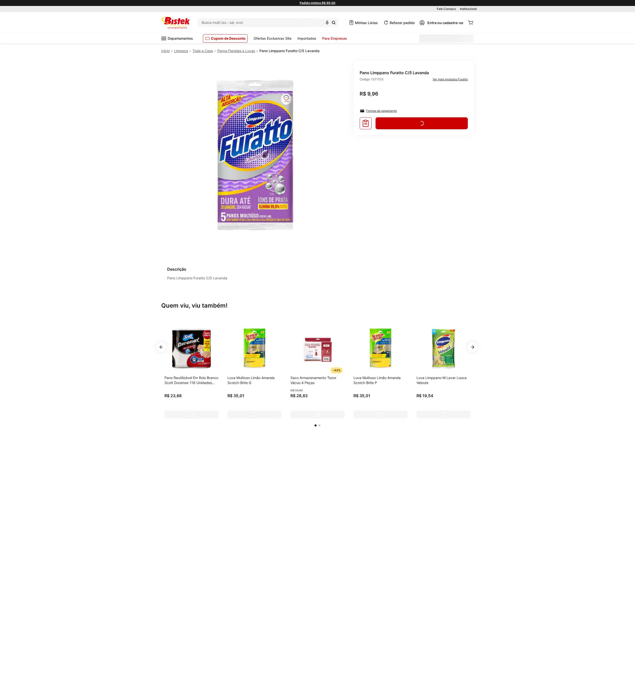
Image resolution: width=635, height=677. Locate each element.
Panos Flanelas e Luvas (236, 51)
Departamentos (180, 38)
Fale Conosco (446, 9)
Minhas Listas (366, 23)
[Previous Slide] (161, 347)
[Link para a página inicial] (165, 50)
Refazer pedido (402, 23)
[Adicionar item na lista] (366, 123)
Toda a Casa (202, 51)
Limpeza (181, 51)
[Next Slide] (472, 347)
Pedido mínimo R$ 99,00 (317, 3)
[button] (316, 425)
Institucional (468, 9)
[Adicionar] (191, 415)
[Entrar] (441, 23)
